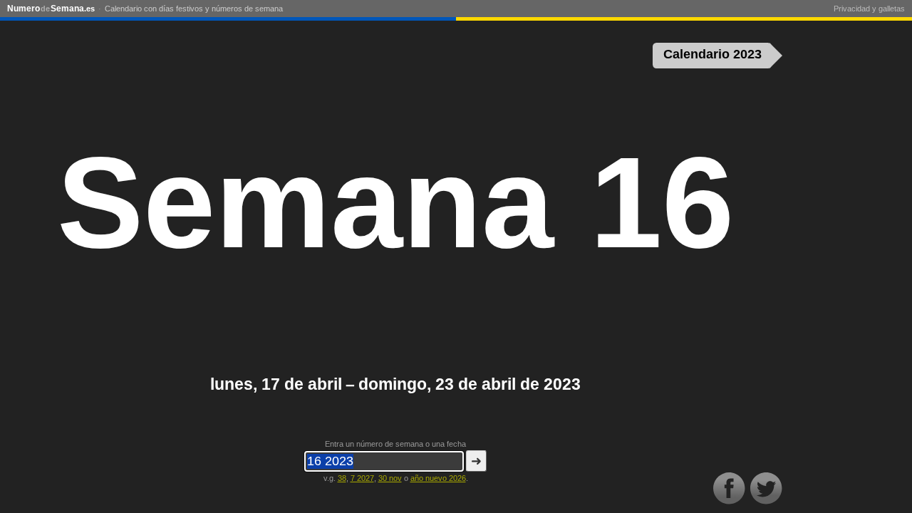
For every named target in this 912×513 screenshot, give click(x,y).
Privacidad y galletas (869, 8)
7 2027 (362, 478)
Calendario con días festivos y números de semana (194, 8)
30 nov (390, 478)
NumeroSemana (51, 9)
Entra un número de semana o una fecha (395, 444)
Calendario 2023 (712, 54)
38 (342, 478)
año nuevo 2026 (438, 478)
